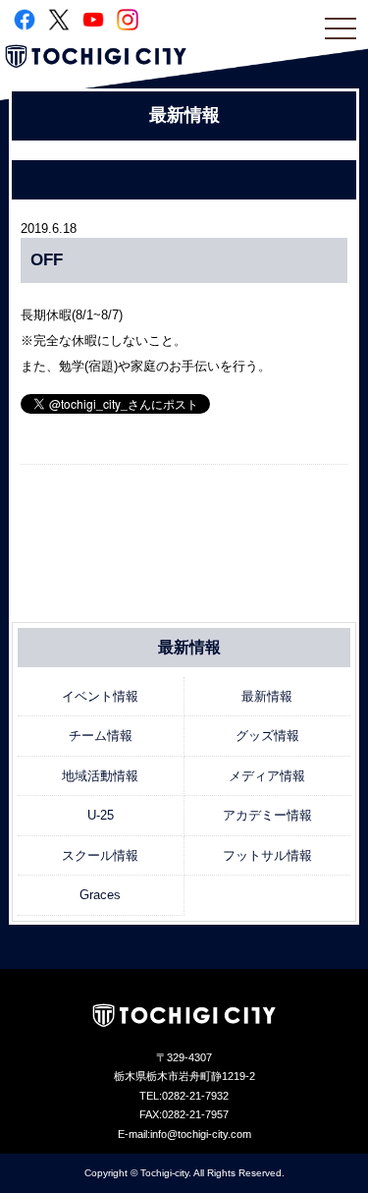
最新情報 (266, 696)
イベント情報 (100, 696)
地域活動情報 (100, 775)
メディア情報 (267, 775)
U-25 (100, 815)
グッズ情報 (267, 735)
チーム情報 (100, 735)
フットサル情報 (267, 855)
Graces (100, 894)
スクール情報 (100, 855)
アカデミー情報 (267, 815)
